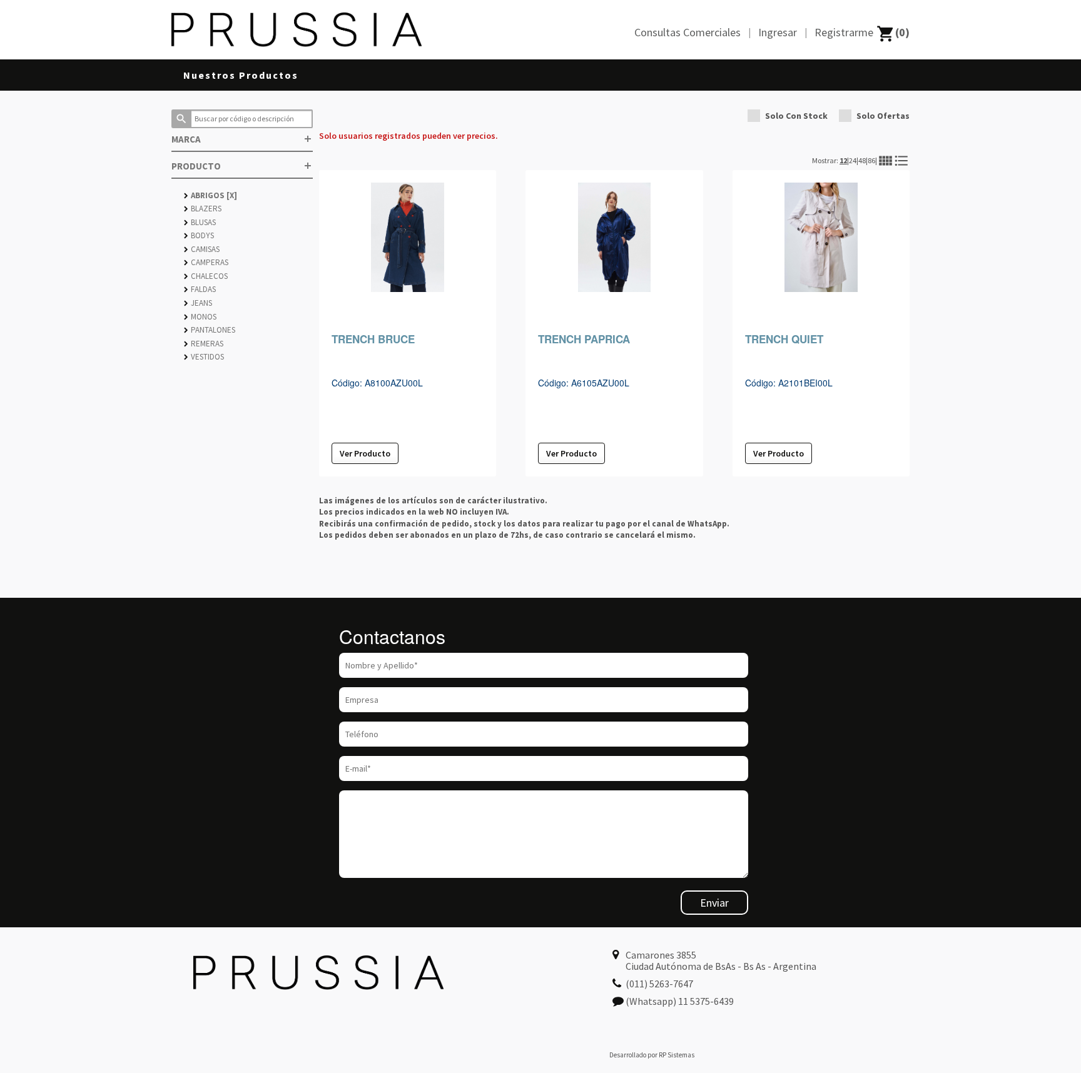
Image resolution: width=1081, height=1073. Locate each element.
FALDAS (200, 289)
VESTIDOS (204, 356)
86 (871, 160)
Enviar (714, 902)
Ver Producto (365, 453)
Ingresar (777, 32)
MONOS (200, 316)
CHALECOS (206, 276)
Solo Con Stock (796, 115)
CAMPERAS (206, 262)
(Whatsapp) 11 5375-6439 (680, 1001)
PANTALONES (209, 330)
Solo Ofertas (883, 115)
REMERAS (203, 343)
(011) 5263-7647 (659, 983)
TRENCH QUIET (784, 338)
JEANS (198, 303)
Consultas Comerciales (687, 32)
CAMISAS (202, 249)
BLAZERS (202, 208)
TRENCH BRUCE (373, 338)
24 (852, 160)
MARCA (242, 139)
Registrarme (844, 32)
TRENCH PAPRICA (584, 338)
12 (843, 160)
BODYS (199, 235)
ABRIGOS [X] (210, 195)
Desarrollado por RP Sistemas (651, 1054)
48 (862, 160)
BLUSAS (200, 222)
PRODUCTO (242, 166)
